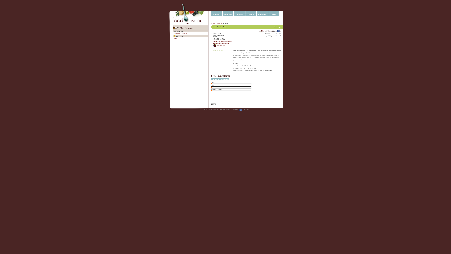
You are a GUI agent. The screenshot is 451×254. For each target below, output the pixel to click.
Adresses (219, 23)
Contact (273, 15)
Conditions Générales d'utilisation (229, 109)
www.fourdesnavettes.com (221, 43)
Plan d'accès (221, 45)
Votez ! (175, 38)
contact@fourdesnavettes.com (222, 41)
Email (212, 85)
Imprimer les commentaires (220, 79)
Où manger (228, 15)
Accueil (213, 23)
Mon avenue (262, 15)
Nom (212, 82)
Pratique (251, 15)
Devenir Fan (245, 109)
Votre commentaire (216, 89)
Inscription (184, 33)
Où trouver (239, 15)
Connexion (177, 33)
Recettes (216, 15)
